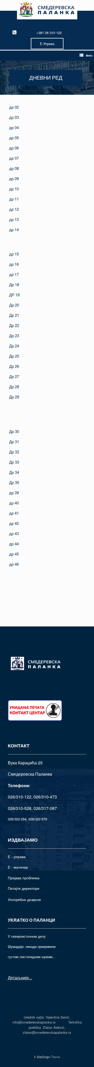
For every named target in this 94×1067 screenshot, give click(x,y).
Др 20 (14, 305)
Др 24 (14, 345)
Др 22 (14, 325)
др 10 (14, 188)
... (30, 978)
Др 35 (14, 482)
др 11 (14, 199)
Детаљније (18, 978)
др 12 (14, 209)
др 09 (14, 178)
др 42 (14, 523)
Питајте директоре (23, 888)
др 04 (14, 127)
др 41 (14, 513)
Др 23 (14, 335)
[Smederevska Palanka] (47, 10)
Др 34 (14, 472)
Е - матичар (18, 867)
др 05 (14, 137)
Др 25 (14, 356)
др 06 (14, 148)
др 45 (14, 554)
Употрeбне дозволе (24, 899)
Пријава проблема (23, 877)
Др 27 (14, 376)
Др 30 (14, 431)
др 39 (14, 492)
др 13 (14, 219)
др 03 (14, 117)
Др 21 (14, 315)
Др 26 (14, 366)
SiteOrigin (43, 1057)
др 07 (14, 158)
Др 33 (14, 462)
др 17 (14, 274)
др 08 (14, 168)
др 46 (14, 564)
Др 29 (14, 396)
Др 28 (14, 386)
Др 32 (14, 451)
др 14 (14, 229)
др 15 (14, 254)
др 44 (14, 543)
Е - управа (17, 856)
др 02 (14, 107)
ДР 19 (14, 294)
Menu (89, 55)
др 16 (14, 264)
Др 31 (14, 441)
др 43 (14, 533)
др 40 (14, 502)
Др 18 (14, 284)
